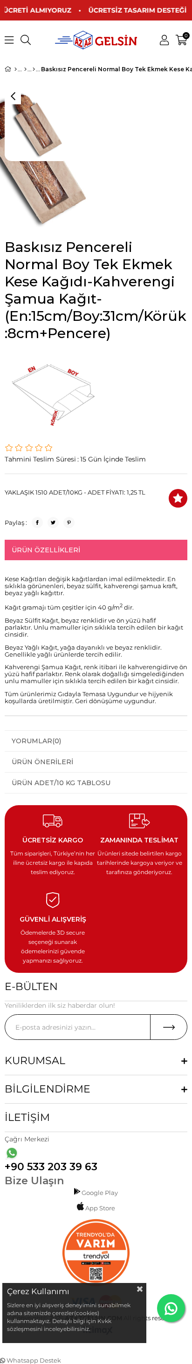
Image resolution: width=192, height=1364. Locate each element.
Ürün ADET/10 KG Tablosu (61, 783)
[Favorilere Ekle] (178, 498)
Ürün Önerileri (42, 762)
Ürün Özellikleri (46, 550)
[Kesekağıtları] (25, 69)
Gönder (168, 1027)
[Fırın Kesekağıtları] (34, 69)
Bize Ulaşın (34, 1180)
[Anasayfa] (15, 69)
